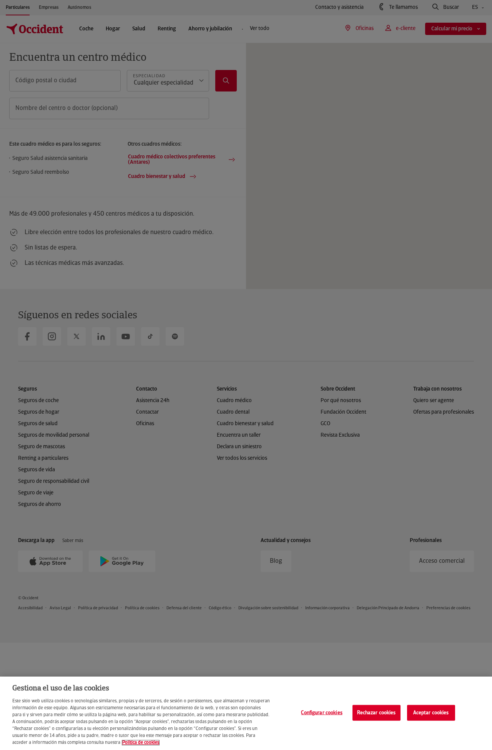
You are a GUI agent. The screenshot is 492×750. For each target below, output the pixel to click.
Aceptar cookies (431, 712)
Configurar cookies (321, 712)
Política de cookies (140, 742)
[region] (246, 713)
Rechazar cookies (376, 712)
